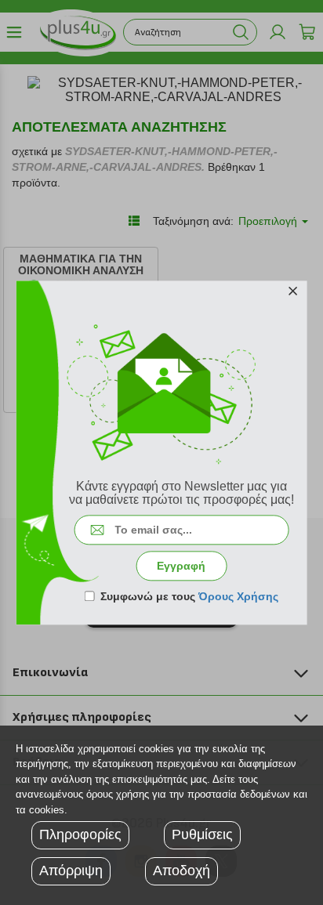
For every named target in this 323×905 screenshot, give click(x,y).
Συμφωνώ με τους (189, 596)
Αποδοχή (181, 870)
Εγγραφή (181, 565)
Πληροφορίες (80, 834)
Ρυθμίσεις (202, 834)
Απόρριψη (71, 870)
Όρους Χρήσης (238, 596)
